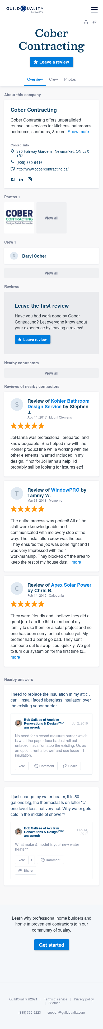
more (76, 562)
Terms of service (55, 999)
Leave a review (54, 62)
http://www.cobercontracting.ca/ (42, 169)
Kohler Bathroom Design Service (58, 403)
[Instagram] (29, 179)
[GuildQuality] (24, 10)
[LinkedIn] (21, 179)
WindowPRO (65, 489)
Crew (53, 79)
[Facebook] (13, 179)
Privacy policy (84, 999)
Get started (51, 944)
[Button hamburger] (94, 9)
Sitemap (54, 1002)
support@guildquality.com (66, 1012)
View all (51, 218)
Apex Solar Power (71, 584)
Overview (35, 79)
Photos (70, 79)
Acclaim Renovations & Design (41, 721)
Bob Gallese (33, 719)
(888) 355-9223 (29, 1012)
